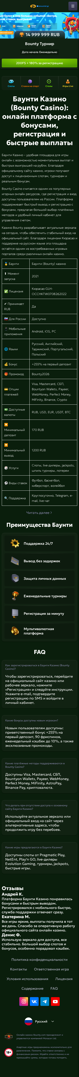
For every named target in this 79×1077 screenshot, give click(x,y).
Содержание (32, 988)
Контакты (18, 969)
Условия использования (27, 979)
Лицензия (64, 979)
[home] (39, 6)
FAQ (54, 988)
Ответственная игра (51, 969)
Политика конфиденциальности (39, 959)
